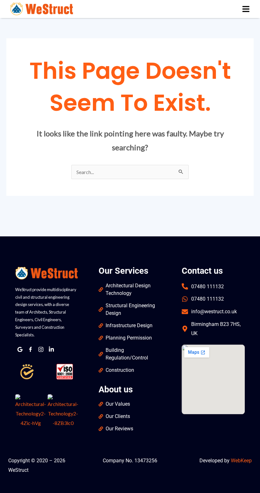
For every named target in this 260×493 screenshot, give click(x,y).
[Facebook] (30, 349)
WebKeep (241, 461)
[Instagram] (41, 349)
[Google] (20, 349)
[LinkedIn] (51, 349)
